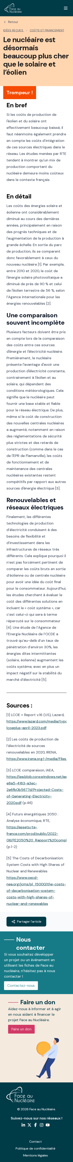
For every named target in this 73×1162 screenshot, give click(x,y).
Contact (35, 1141)
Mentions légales (35, 1155)
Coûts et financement (47, 30)
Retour (13, 22)
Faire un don (21, 1029)
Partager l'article (29, 921)
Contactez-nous (21, 985)
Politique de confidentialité (35, 1148)
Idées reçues (13, 30)
